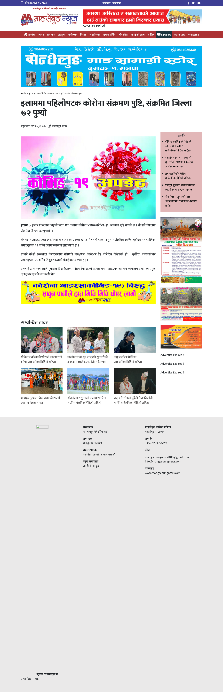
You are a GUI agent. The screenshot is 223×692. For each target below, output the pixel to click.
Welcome (193, 34)
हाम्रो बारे (107, 3)
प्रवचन (41, 34)
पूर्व (30, 93)
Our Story (179, 34)
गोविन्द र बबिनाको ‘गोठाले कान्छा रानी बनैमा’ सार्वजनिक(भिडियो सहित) (178, 146)
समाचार (51, 34)
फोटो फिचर (94, 34)
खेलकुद (61, 34)
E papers (165, 34)
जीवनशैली (123, 34)
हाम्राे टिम (116, 3)
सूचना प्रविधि (109, 34)
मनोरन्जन (72, 34)
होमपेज (31, 34)
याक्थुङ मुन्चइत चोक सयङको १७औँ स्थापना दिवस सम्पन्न (180, 187)
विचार (83, 34)
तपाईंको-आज (138, 34)
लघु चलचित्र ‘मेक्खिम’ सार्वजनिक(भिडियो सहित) (178, 176)
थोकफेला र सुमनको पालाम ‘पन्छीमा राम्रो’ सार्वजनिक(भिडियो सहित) (181, 201)
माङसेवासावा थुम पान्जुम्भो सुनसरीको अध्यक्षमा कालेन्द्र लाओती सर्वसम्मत (179, 162)
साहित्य (151, 34)
